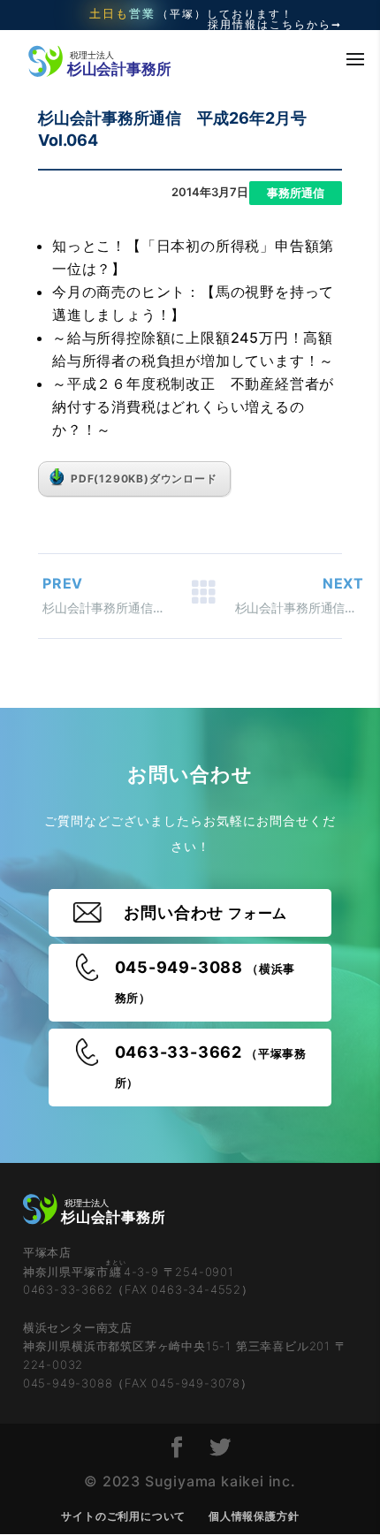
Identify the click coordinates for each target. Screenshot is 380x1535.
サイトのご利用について (123, 1516)
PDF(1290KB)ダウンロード (144, 478)
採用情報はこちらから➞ (275, 24)
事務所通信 (295, 193)
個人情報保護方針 (254, 1516)
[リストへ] (203, 596)
